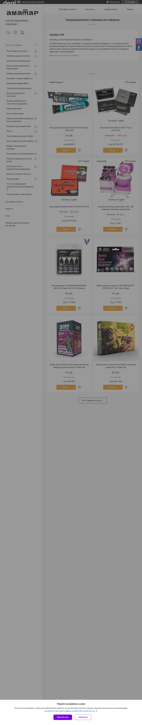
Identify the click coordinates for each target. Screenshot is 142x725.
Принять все (63, 717)
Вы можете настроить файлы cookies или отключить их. (70, 711)
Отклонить (83, 717)
